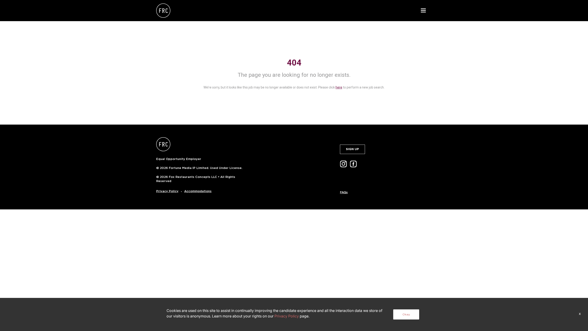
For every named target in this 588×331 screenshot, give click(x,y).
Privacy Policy (167, 191)
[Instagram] (344, 164)
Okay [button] (406, 314)
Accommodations (198, 191)
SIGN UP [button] (352, 149)
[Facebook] (354, 164)
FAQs (344, 192)
